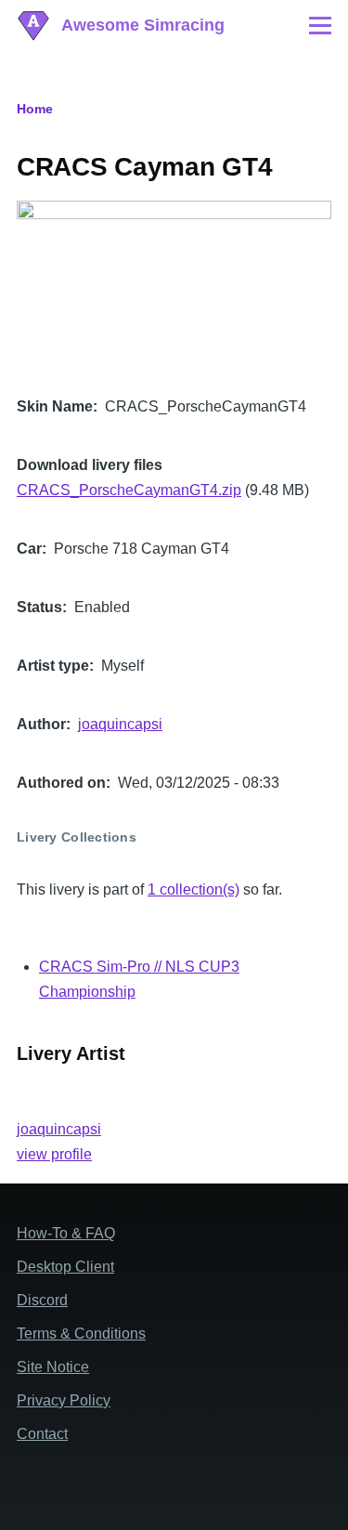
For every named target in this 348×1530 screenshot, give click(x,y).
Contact (42, 1434)
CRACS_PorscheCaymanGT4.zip (129, 490)
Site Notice (53, 1367)
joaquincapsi (120, 724)
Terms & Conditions (81, 1333)
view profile (54, 1154)
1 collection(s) (193, 889)
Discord (42, 1300)
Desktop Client (65, 1267)
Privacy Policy (63, 1400)
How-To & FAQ (66, 1233)
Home (35, 108)
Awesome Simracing (143, 25)
